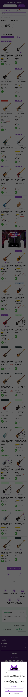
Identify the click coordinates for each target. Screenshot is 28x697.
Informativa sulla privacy (15, 682)
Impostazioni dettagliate (14, 690)
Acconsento (14, 686)
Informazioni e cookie (14, 693)
